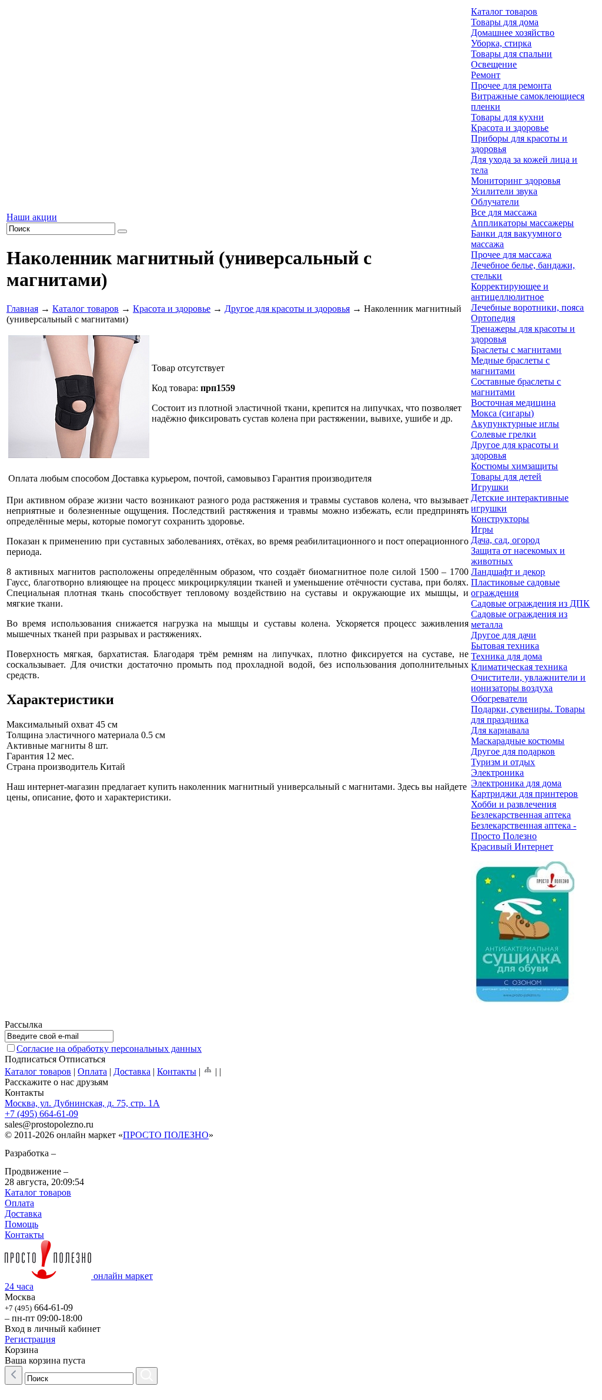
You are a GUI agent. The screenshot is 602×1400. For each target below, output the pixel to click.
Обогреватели (499, 699)
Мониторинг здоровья (515, 181)
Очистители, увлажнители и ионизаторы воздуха (528, 682)
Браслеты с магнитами (516, 350)
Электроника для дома (516, 783)
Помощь (21, 1224)
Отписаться (82, 1059)
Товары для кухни (507, 117)
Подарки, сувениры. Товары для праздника (528, 714)
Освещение (494, 64)
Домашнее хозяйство (512, 33)
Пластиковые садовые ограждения (515, 587)
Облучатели (495, 202)
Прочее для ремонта (511, 85)
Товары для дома (505, 22)
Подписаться (30, 1059)
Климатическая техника (519, 667)
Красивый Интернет (512, 847)
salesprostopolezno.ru (49, 1124)
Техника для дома (506, 656)
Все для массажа (504, 212)
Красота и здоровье (171, 309)
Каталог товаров (85, 309)
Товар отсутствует (188, 368)
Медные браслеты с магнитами (510, 365)
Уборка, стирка (501, 43)
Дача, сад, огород (505, 540)
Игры (482, 529)
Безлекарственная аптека (521, 815)
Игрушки (490, 487)
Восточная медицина (513, 403)
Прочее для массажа (511, 255)
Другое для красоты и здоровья (287, 309)
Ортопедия (493, 318)
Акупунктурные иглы (515, 424)
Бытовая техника (505, 646)
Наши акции (31, 217)
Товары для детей (506, 477)
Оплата (92, 1071)
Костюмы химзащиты (514, 466)
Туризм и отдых (503, 762)
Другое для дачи (503, 635)
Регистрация (30, 1339)
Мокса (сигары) (502, 413)
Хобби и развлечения (513, 804)
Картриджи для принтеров (524, 794)
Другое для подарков (513, 751)
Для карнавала (500, 730)
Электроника (497, 773)
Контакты (176, 1071)
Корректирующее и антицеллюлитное (510, 291)
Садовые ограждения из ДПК (530, 603)
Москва (20, 1297)
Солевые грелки (503, 434)
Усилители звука (504, 191)
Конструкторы (500, 519)
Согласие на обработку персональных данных (109, 1049)
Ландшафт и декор (508, 572)
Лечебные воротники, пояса (527, 307)
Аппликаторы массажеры (522, 223)
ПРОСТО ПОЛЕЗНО (166, 1135)
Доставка (131, 1071)
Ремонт (485, 75)
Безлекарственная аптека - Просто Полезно (523, 830)
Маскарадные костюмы (517, 741)
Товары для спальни (511, 54)
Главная (22, 309)
